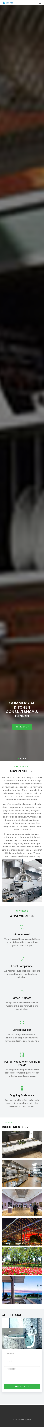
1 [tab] (18, 1424)
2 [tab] (20, 1424)
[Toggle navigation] (40, 2)
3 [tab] (23, 1424)
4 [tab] (25, 1424)
